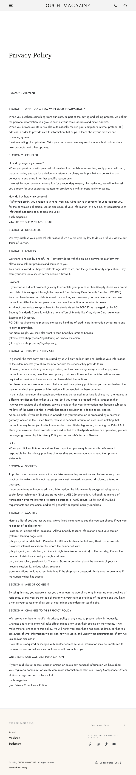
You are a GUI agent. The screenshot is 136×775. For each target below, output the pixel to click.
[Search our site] (116, 5)
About (12, 732)
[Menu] (10, 5)
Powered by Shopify (18, 767)
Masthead (14, 738)
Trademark (15, 744)
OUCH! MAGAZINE (27, 762)
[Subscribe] (125, 725)
